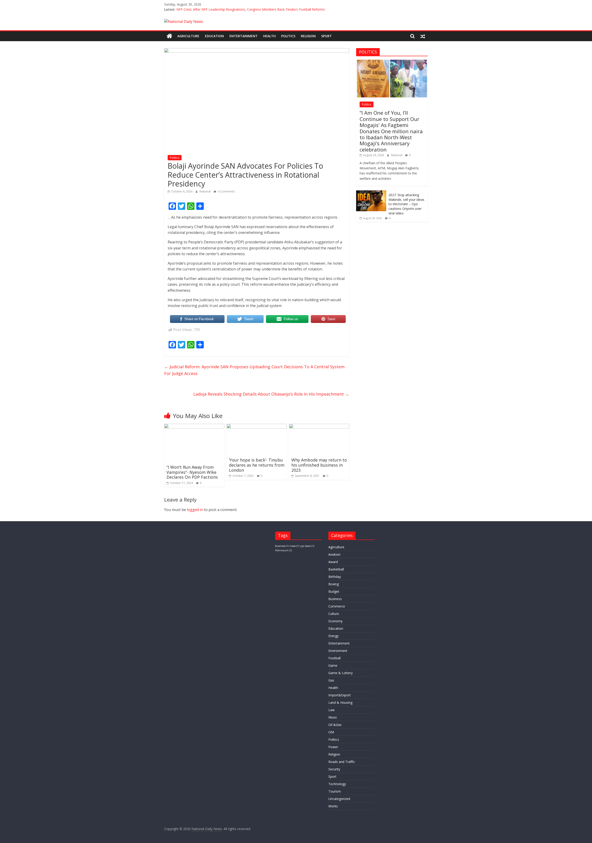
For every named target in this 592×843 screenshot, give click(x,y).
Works (333, 806)
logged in (195, 509)
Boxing (333, 584)
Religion (308, 36)
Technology (337, 784)
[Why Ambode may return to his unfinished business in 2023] (319, 426)
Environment (337, 650)
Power (333, 747)
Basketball (336, 569)
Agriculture (188, 36)
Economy (335, 621)
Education (214, 36)
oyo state (307, 546)
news (294, 546)
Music (332, 717)
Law (331, 710)
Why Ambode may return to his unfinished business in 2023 (319, 465)
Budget (333, 591)
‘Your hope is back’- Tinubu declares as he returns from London (256, 465)
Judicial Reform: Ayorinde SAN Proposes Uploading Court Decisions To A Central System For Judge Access (254, 370)
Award (333, 562)
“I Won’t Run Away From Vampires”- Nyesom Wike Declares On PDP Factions (192, 472)
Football (334, 658)
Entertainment (243, 36)
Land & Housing (340, 702)
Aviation (334, 554)
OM (331, 732)
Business (282, 546)
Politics (288, 36)
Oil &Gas (335, 724)
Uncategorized (339, 799)
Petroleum (283, 550)
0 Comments (226, 191)
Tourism (334, 791)
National (205, 191)
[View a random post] (423, 36)
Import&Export (339, 695)
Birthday (334, 576)
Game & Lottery (340, 673)
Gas (331, 680)
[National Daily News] (169, 36)
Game (332, 665)
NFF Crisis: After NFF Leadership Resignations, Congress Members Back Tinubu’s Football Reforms (250, 9)
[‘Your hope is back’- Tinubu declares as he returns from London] (257, 426)
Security (334, 769)
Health (269, 36)
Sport (326, 36)
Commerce (336, 606)
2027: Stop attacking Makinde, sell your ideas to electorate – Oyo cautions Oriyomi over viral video (406, 204)
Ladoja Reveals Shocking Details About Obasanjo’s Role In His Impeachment (271, 394)
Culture (333, 613)
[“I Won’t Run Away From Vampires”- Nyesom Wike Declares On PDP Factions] (194, 426)
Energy (333, 636)
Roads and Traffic (341, 761)
